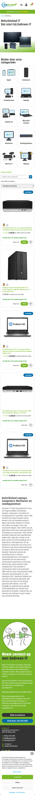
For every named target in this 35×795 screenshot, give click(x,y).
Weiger (17, 782)
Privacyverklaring (20, 792)
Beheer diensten (17, 771)
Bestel (24, 242)
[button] (32, 753)
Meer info (16, 242)
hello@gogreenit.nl (10, 738)
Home (2, 16)
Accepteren (17, 777)
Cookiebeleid (12, 792)
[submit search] (30, 176)
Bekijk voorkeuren (17, 788)
